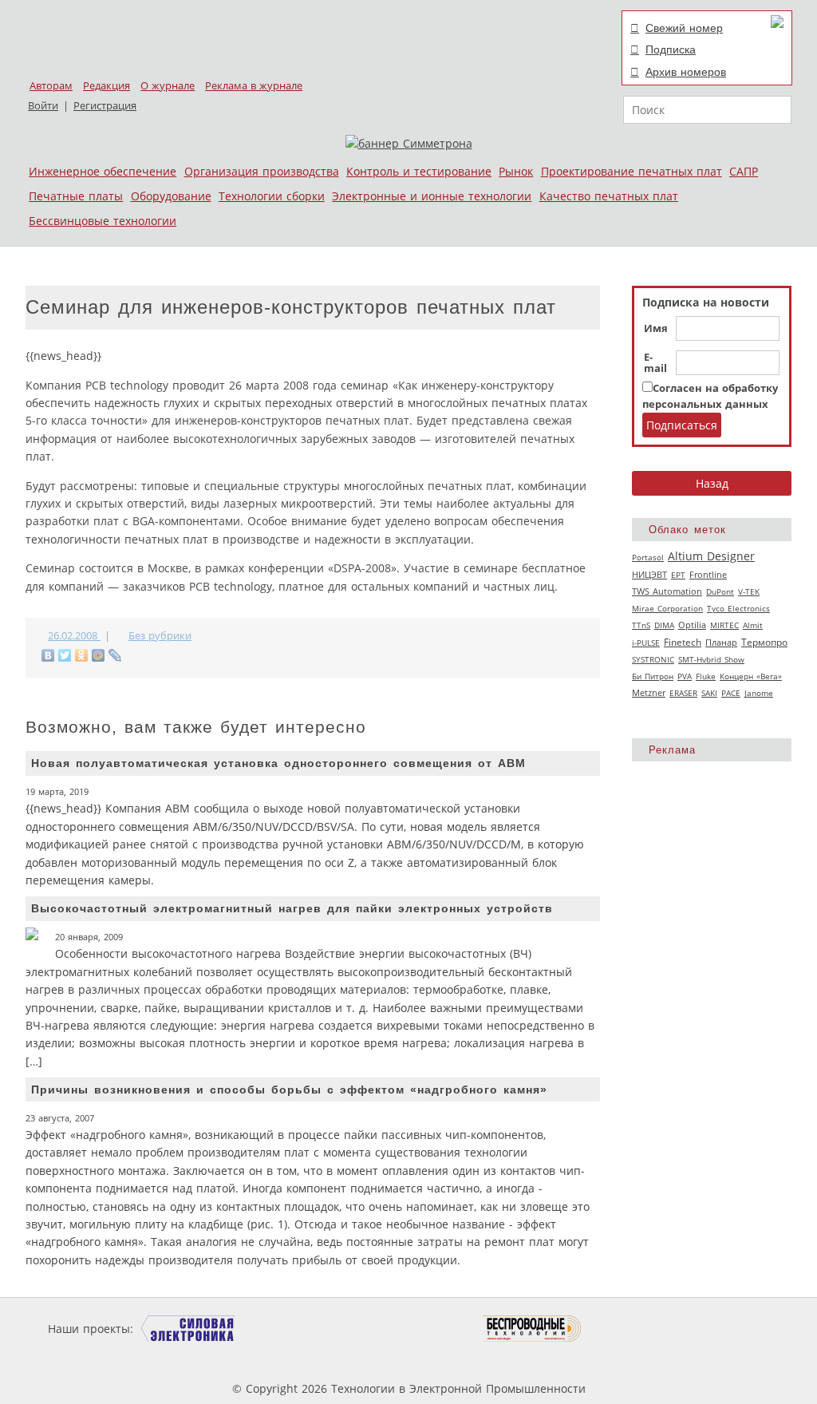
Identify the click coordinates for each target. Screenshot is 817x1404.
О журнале (167, 86)
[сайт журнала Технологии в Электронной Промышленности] (290, 1328)
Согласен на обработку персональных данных (710, 396)
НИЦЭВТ (649, 574)
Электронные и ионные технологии (431, 196)
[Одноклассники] (81, 655)
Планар (721, 642)
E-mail (655, 363)
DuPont (720, 591)
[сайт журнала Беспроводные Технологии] (532, 1328)
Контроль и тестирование (418, 171)
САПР (743, 171)
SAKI (709, 692)
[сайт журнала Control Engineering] (638, 1328)
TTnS (641, 625)
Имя (656, 328)
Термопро (764, 642)
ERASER (683, 692)
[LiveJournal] (115, 655)
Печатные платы (76, 196)
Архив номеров (685, 71)
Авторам (51, 86)
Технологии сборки (272, 196)
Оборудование (171, 196)
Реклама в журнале (253, 86)
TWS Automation (667, 591)
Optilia (692, 625)
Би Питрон (652, 676)
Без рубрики (159, 636)
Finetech (682, 642)
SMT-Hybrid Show (711, 659)
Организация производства (261, 171)
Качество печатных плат (608, 196)
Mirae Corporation (667, 608)
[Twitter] (65, 655)
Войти (43, 106)
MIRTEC (724, 625)
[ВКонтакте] (48, 655)
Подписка (670, 49)
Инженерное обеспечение (102, 171)
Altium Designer (711, 556)
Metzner (648, 692)
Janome (758, 692)
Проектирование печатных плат (631, 171)
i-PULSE (646, 642)
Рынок (516, 171)
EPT (678, 574)
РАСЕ (730, 692)
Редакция (106, 86)
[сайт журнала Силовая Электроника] (188, 1328)
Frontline (708, 574)
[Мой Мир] (98, 655)
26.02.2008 (74, 636)
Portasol (648, 557)
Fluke (706, 676)
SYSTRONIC (653, 659)
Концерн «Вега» (751, 676)
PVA (684, 676)
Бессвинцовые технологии (102, 220)
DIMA (664, 625)
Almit (753, 625)
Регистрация (104, 106)
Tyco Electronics (738, 608)
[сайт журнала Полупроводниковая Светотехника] (408, 1328)
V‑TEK (749, 591)
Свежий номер (684, 28)
